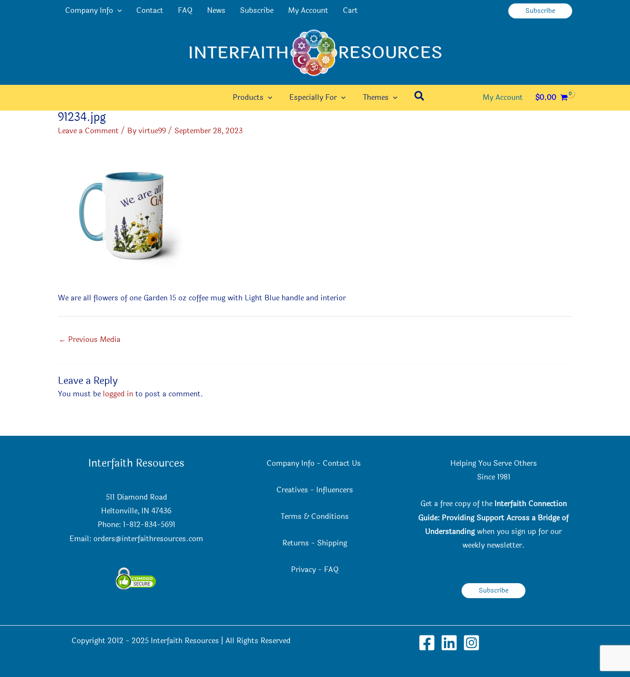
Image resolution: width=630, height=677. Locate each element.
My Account (308, 10)
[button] (117, 10)
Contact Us (343, 463)
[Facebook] (426, 642)
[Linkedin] (449, 642)
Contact (149, 10)
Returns (295, 543)
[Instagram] (471, 642)
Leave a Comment (88, 131)
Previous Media (89, 339)
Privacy (303, 569)
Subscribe (256, 10)
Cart (350, 10)
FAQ (185, 10)
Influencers (334, 490)
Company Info (89, 10)
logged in (118, 394)
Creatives (292, 490)
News (216, 10)
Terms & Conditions (315, 516)
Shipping (332, 543)
